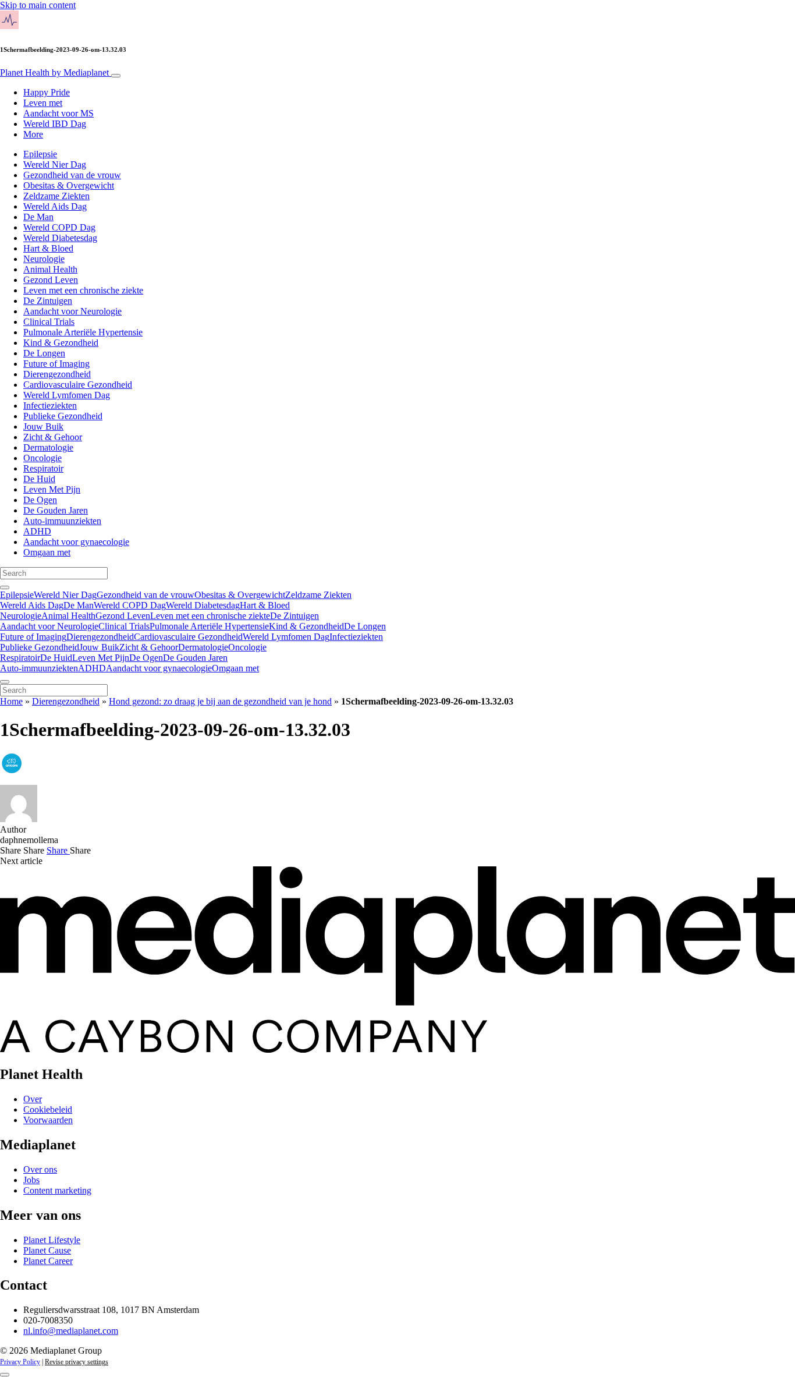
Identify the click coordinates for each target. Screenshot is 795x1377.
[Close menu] (4, 682)
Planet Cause (47, 1250)
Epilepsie (40, 154)
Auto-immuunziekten (62, 521)
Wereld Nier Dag (54, 164)
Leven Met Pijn (51, 489)
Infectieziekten (50, 405)
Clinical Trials (48, 322)
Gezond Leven (50, 280)
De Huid (39, 479)
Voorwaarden (48, 1120)
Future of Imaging (56, 364)
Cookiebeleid (47, 1109)
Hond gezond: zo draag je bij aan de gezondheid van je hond (220, 701)
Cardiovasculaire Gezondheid (77, 385)
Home (11, 701)
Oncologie (42, 458)
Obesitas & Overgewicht (68, 185)
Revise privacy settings (76, 1362)
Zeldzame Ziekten (56, 196)
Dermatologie (48, 447)
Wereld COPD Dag (59, 227)
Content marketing (57, 1190)
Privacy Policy (20, 1362)
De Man (38, 217)
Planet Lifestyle (51, 1240)
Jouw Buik (43, 426)
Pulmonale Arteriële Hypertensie (83, 332)
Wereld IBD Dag (54, 124)
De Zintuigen (47, 301)
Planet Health (54, 72)
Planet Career (48, 1261)
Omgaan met (46, 552)
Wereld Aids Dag (55, 206)
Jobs (31, 1180)
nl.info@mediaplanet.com (70, 1331)
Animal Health (50, 269)
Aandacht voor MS (58, 113)
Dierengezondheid (57, 374)
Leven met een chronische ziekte (83, 290)
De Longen (44, 353)
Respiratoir (43, 468)
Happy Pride (46, 92)
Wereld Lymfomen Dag (66, 395)
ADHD (37, 531)
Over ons (40, 1169)
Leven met (42, 103)
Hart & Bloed (48, 248)
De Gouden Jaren (55, 510)
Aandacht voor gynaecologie (76, 542)
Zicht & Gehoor (52, 437)
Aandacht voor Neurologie (72, 311)
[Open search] (4, 587)
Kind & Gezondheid (60, 343)
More (33, 134)
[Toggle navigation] (115, 75)
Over (32, 1099)
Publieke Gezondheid (62, 416)
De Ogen (40, 500)
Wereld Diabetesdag (60, 238)
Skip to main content (38, 5)
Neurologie (44, 259)
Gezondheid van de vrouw (72, 175)
